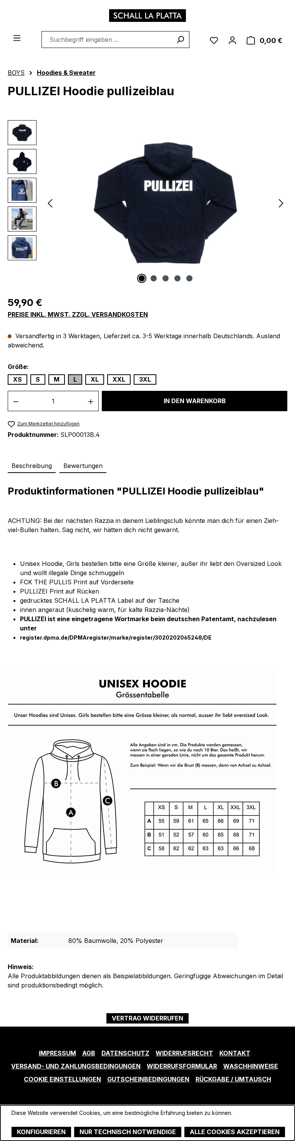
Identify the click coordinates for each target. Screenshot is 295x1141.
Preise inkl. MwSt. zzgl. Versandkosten (78, 314)
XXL (119, 379)
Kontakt (234, 1053)
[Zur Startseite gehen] (147, 15)
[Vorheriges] (50, 202)
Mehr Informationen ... (39, 1121)
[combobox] (106, 39)
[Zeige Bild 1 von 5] (142, 278)
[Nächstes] (281, 202)
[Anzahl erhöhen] (91, 401)
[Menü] (17, 37)
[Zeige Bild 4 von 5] (177, 278)
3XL (145, 379)
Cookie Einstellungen (62, 1079)
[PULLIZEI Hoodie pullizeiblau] (165, 202)
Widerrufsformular (182, 1066)
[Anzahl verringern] (16, 401)
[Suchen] (180, 39)
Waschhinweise (250, 1066)
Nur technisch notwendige (128, 1132)
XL (95, 379)
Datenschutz (125, 1053)
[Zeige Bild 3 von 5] (165, 278)
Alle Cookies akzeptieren (235, 1132)
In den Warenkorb (195, 401)
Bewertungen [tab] (83, 466)
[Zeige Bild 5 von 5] (189, 278)
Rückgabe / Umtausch (233, 1079)
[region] (147, 202)
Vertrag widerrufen (147, 1018)
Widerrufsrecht (184, 1053)
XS (17, 379)
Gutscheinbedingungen (148, 1079)
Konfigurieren (41, 1132)
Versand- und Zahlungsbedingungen (76, 1066)
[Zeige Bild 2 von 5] (154, 278)
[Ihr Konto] (232, 39)
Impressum (57, 1053)
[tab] (32, 466)
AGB (88, 1053)
